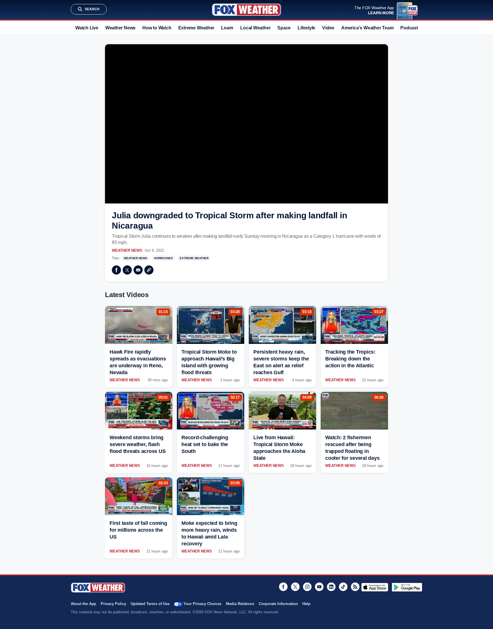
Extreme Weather (196, 27)
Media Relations (240, 604)
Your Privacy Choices (202, 604)
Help (306, 604)
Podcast (409, 27)
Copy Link (148, 270)
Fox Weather (246, 9)
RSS (355, 586)
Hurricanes (163, 258)
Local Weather (255, 27)
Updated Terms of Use (150, 604)
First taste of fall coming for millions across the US (138, 530)
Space (284, 27)
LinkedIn (331, 586)
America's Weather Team (367, 27)
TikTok (343, 586)
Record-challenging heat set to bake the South (204, 444)
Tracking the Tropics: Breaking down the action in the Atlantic (350, 358)
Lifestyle (306, 27)
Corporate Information (278, 604)
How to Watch (156, 27)
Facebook (116, 270)
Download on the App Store (374, 587)
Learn (227, 27)
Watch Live (86, 27)
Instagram (307, 586)
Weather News (120, 27)
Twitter (127, 270)
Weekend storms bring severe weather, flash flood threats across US (137, 444)
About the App (83, 604)
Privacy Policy (113, 604)
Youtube (319, 586)
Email (138, 270)
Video (328, 27)
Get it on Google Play (407, 587)
